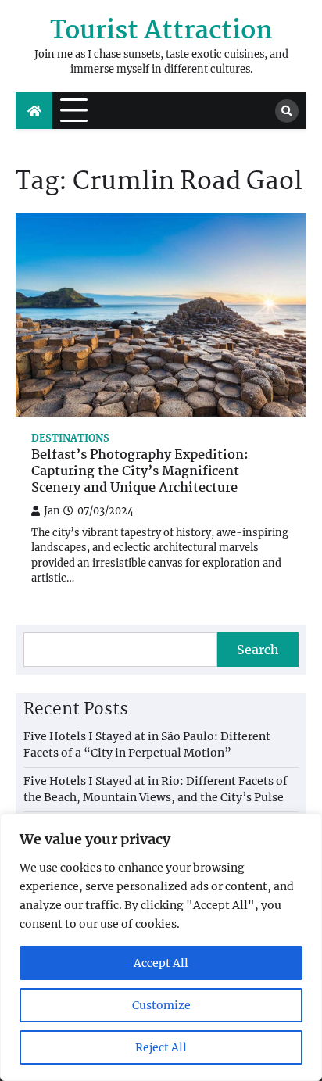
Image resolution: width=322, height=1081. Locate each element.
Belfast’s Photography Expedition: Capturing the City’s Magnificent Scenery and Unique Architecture (140, 472)
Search (258, 649)
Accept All (161, 963)
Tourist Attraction (161, 31)
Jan (51, 511)
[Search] (287, 111)
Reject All (161, 1047)
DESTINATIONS (70, 438)
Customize (161, 1005)
